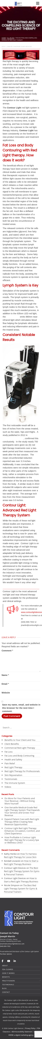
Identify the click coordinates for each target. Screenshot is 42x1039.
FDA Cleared (7, 969)
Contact (6, 992)
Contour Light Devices (22, 46)
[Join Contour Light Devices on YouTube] (8, 960)
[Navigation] (37, 3)
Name (5, 675)
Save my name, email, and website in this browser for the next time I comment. (21, 708)
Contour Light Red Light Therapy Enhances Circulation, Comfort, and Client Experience (22, 831)
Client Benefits (12, 743)
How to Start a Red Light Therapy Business (21, 862)
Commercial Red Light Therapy (20, 747)
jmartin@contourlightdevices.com (12, 944)
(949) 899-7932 (5, 946)
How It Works (8, 973)
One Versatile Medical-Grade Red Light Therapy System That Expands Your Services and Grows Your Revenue (22, 811)
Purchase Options (6, 954)
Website (6, 692)
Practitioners (8, 981)
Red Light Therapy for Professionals (22, 771)
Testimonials (11, 779)
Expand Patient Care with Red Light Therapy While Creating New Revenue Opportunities (22, 822)
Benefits (6, 977)
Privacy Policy (30, 1028)
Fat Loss (9, 751)
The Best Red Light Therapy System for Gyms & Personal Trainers (21, 871)
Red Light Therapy (13, 767)
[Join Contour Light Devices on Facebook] (2, 960)
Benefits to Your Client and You (20, 740)
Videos (8, 786)
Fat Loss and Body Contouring (19, 755)
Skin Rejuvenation (13, 775)
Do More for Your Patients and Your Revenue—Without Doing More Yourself (20, 801)
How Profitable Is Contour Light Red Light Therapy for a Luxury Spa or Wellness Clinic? (22, 840)
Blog (4, 988)
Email (5, 684)
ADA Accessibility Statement (22, 1032)
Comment (7, 650)
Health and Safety (13, 759)
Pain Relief (10, 763)
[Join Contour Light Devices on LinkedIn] (14, 960)
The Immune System (15, 782)
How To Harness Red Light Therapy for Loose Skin (20, 855)
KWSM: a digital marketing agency (21, 1035)
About (5, 966)
